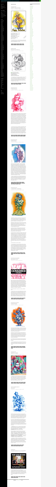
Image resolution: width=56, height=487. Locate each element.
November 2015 (2, 75)
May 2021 (2, 24)
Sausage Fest (14, 259)
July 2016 (31, 79)
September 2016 (31, 77)
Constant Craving (16, 188)
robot (1, 86)
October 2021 (31, 7)
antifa (12, 182)
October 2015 (2, 76)
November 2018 (2, 47)
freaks (12, 347)
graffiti (12, 253)
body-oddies (12, 187)
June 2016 (31, 80)
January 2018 (31, 58)
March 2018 (31, 56)
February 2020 (31, 29)
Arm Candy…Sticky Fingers (3, 7)
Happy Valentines (16, 8)
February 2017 (31, 71)
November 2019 (2, 38)
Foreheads (14, 89)
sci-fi (16, 253)
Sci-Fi (1, 87)
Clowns (15, 48)
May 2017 (2, 61)
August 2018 (31, 50)
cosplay (23, 182)
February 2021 (31, 15)
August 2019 (31, 36)
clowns (20, 182)
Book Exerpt (12, 48)
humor (14, 253)
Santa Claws (14, 353)
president (12, 477)
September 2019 (31, 35)
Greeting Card (2, 84)
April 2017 (2, 62)
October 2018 (2, 48)
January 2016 (31, 86)
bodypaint (17, 182)
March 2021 (31, 14)
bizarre (12, 346)
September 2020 (31, 21)
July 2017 (31, 65)
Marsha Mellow (17, 260)
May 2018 (2, 52)
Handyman (14, 303)
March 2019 (31, 42)
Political (14, 449)
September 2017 (31, 63)
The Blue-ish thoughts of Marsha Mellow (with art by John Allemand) (10, 0)
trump (15, 477)
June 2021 (2, 23)
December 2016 (31, 73)
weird (24, 253)
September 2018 (31, 49)
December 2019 (2, 37)
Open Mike (14, 141)
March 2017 (31, 70)
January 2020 (31, 30)
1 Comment (21, 260)
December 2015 (31, 87)
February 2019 (31, 43)
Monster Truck (15, 49)
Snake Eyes (2, 8)
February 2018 (31, 57)
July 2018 (31, 51)
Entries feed (2, 92)
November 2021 (2, 20)
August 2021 (31, 8)
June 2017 (31, 66)
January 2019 (31, 44)
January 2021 (31, 16)
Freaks (18, 302)
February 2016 (31, 85)
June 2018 (2, 51)
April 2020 (2, 34)
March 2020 (31, 28)
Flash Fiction (15, 187)
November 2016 (2, 66)
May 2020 (2, 33)
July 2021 (31, 9)
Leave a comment (22, 389)
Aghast (13, 388)
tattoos (22, 253)
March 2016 (31, 84)
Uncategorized (2, 88)
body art (15, 182)
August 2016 (31, 78)
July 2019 (31, 37)
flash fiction (23, 346)
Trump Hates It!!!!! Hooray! (18, 450)
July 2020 (31, 23)
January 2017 (31, 72)
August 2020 (31, 22)
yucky (12, 254)
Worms (1, 5)
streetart (19, 253)
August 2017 (31, 64)
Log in (1, 91)
